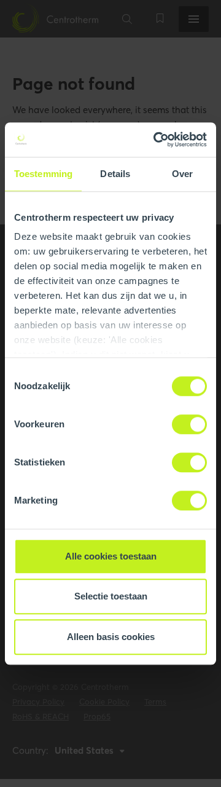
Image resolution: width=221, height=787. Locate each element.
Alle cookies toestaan (111, 556)
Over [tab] (182, 173)
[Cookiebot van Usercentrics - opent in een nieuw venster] (156, 140)
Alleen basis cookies (111, 636)
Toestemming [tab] (43, 173)
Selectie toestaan (110, 596)
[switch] (189, 424)
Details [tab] (115, 173)
